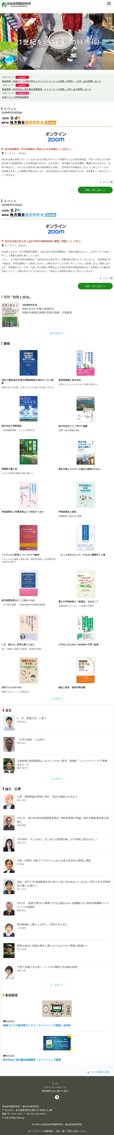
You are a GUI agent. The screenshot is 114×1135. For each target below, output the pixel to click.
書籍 (7, 343)
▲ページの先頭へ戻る (98, 1071)
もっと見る (56, 698)
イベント (10, 108)
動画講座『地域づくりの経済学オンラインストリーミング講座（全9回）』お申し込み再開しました (51, 81)
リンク (55, 1083)
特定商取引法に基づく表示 (55, 1091)
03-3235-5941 (15, 1113)
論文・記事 (13, 788)
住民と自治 (72, 1130)
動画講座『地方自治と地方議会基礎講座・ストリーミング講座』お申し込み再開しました (46, 89)
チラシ (106, 182)
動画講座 (11, 995)
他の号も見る (56, 333)
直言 (8, 710)
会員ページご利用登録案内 (15, 97)
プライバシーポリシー (55, 1087)
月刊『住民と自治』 (18, 296)
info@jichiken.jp (16, 1117)
